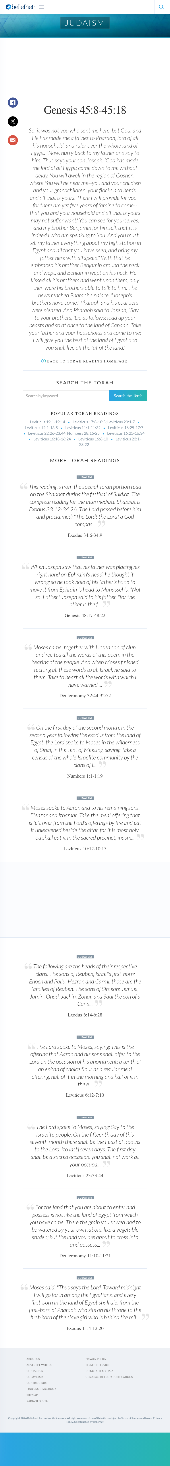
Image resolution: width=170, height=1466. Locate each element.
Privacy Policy (95, 1359)
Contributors (37, 1382)
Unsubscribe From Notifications (109, 1376)
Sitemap (32, 1395)
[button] (161, 7)
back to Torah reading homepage (87, 361)
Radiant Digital (38, 1401)
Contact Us (35, 1371)
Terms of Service (97, 1365)
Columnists (35, 1376)
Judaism (85, 22)
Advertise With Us (39, 1365)
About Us (33, 1359)
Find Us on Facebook (41, 1388)
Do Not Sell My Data (99, 1371)
